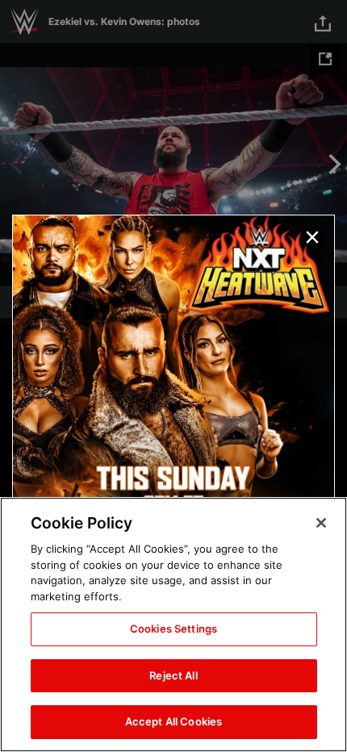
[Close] (321, 523)
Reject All (173, 675)
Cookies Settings (173, 628)
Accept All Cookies (173, 721)
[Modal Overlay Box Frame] (173, 376)
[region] (173, 624)
